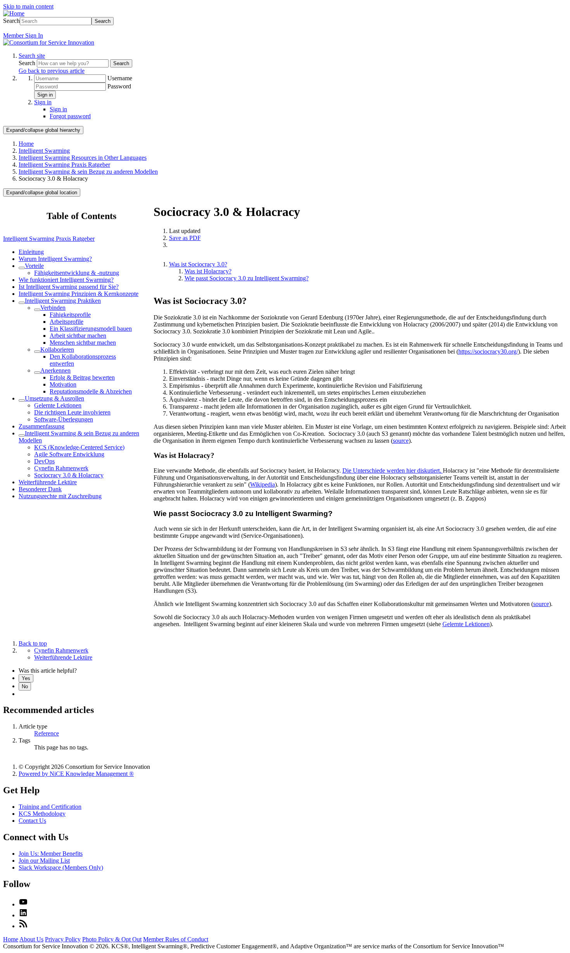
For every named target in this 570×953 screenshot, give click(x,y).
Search (11, 20)
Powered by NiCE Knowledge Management (76, 773)
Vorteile (34, 265)
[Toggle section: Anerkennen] (37, 372)
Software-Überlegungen (63, 419)
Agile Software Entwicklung (69, 454)
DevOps (44, 461)
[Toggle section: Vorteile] (22, 268)
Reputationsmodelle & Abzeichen (91, 391)
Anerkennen (55, 370)
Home (26, 143)
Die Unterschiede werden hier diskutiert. (392, 470)
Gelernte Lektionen (57, 405)
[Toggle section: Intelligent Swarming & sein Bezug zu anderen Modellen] (22, 435)
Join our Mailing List (44, 860)
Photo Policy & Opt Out (112, 939)
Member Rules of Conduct (175, 939)
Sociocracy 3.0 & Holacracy (69, 475)
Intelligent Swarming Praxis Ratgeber (64, 164)
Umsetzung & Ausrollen (54, 398)
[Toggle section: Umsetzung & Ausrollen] (22, 400)
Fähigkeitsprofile (70, 314)
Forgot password (70, 116)
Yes (26, 678)
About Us (31, 939)
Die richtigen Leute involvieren (72, 412)
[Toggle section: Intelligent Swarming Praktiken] (22, 303)
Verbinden (53, 307)
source (401, 440)
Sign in (45, 95)
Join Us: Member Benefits (51, 853)
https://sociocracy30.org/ (488, 351)
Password (119, 86)
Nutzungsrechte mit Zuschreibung (60, 496)
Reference (46, 733)
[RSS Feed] (23, 926)
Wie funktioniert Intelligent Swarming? (66, 279)
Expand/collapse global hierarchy (43, 130)
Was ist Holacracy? (208, 271)
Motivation (63, 384)
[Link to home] (48, 42)
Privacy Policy (63, 939)
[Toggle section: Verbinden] (37, 310)
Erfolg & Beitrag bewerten (82, 377)
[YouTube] (23, 904)
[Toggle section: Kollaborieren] (37, 351)
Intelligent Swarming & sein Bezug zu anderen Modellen (88, 171)
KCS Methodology (42, 813)
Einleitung (31, 252)
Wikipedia (262, 484)
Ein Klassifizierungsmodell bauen (91, 328)
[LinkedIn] (23, 915)
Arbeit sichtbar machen (78, 335)
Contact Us (32, 820)
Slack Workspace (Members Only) (61, 867)
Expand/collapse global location (41, 192)
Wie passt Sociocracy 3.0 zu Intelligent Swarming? (247, 278)
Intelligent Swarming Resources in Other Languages (83, 157)
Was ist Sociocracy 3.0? (198, 264)
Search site (32, 55)
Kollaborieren (57, 349)
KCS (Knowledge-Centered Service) (79, 447)
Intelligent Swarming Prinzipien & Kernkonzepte (78, 293)
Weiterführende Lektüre (48, 482)
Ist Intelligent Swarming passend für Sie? (69, 286)
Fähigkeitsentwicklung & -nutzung (76, 272)
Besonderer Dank (40, 489)
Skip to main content (28, 6)
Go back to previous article (52, 70)
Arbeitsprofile (66, 321)
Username (119, 78)
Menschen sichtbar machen (83, 342)
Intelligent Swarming (44, 150)
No (25, 686)
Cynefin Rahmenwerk (61, 468)
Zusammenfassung (41, 426)
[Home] (13, 13)
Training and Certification (50, 806)
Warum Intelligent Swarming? (55, 259)
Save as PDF (185, 238)
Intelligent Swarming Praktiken (63, 300)
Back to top (33, 643)
